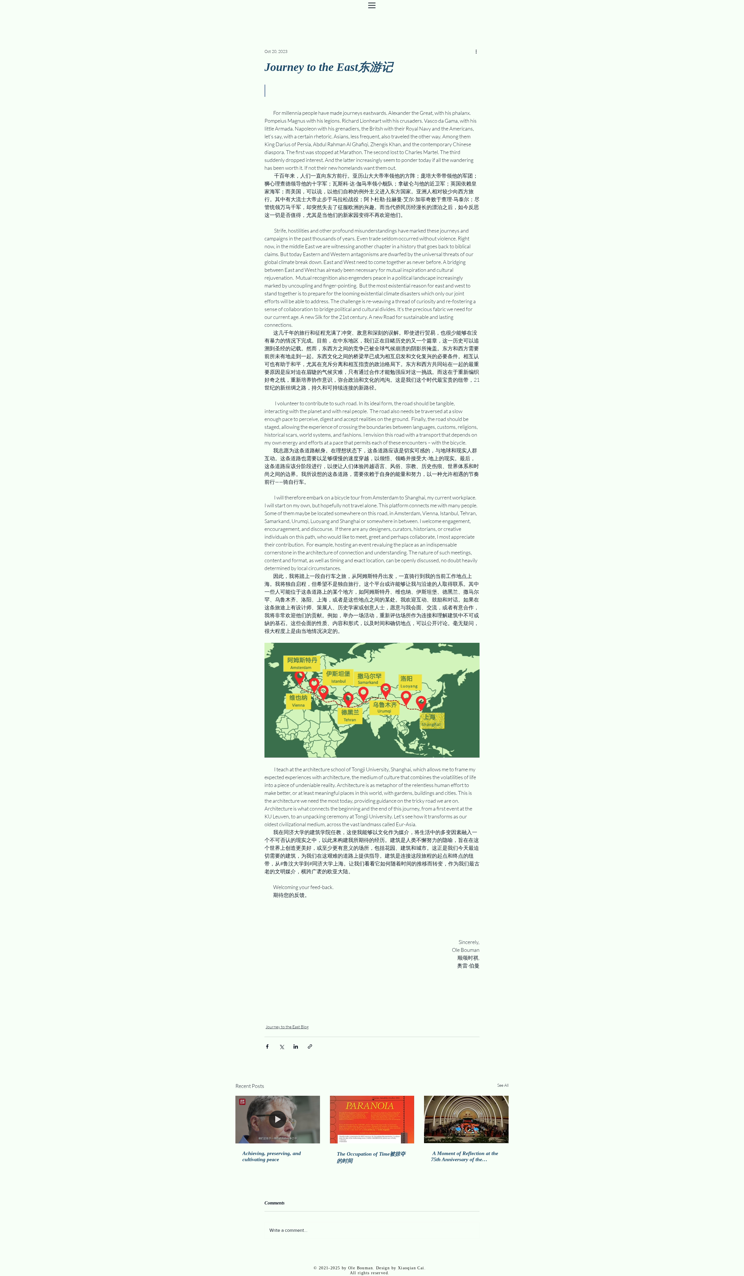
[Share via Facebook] (267, 1046)
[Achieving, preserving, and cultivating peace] (277, 1119)
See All (503, 1085)
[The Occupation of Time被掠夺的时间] (372, 1119)
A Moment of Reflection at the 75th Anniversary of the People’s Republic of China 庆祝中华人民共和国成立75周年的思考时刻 (465, 1156)
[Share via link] (310, 1046)
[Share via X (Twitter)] (281, 1046)
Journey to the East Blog (287, 1026)
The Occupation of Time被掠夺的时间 (371, 1157)
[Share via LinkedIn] (295, 1046)
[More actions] (476, 51)
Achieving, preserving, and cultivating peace (271, 1156)
